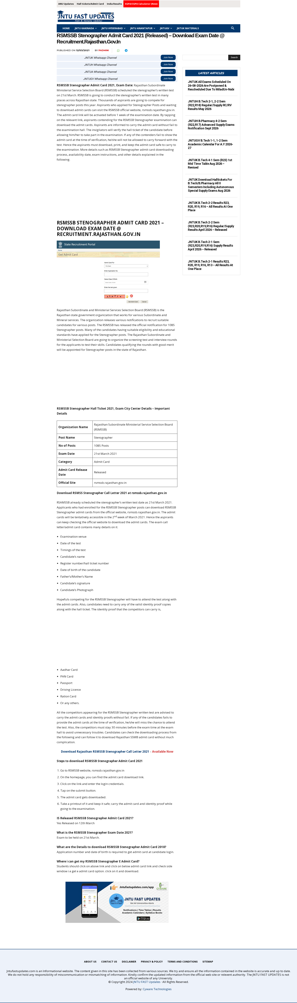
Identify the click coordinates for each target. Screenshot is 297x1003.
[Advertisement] (117, 191)
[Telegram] (126, 50)
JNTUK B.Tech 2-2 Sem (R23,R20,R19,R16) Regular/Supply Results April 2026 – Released (211, 226)
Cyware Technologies (157, 989)
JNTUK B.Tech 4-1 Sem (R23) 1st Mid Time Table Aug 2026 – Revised (210, 163)
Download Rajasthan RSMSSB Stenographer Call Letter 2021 (105, 751)
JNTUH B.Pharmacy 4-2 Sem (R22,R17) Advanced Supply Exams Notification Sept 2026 (211, 124)
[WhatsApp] (118, 50)
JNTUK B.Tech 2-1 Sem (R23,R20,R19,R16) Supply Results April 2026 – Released (210, 245)
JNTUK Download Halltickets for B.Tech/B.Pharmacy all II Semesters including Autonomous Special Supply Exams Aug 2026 (211, 185)
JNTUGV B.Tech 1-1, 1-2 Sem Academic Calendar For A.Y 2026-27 (210, 144)
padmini (103, 50)
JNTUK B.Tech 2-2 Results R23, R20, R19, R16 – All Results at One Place (210, 206)
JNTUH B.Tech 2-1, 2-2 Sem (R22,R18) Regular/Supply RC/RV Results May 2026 (210, 105)
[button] (233, 28)
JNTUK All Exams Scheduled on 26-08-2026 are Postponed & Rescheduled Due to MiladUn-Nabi (211, 85)
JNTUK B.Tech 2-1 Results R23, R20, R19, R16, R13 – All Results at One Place (210, 265)
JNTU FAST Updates (146, 982)
